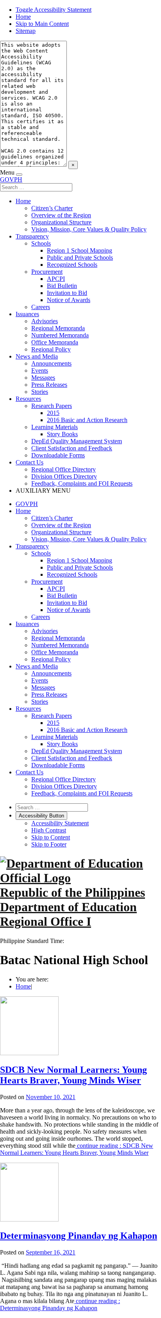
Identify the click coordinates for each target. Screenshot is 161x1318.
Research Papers (51, 405)
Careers (40, 307)
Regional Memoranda (58, 328)
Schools (41, 243)
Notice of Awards (68, 300)
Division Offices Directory (64, 476)
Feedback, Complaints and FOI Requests (81, 483)
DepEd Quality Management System (76, 441)
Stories (39, 391)
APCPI (56, 278)
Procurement (47, 271)
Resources (28, 398)
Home (23, 16)
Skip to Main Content (42, 23)
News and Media (37, 356)
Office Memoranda (54, 342)
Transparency (32, 236)
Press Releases (49, 384)
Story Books (62, 434)
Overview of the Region (61, 215)
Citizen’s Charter (52, 208)
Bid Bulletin (62, 285)
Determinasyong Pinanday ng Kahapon (78, 1236)
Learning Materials (54, 427)
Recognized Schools (72, 264)
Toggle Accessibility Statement (53, 9)
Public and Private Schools (80, 257)
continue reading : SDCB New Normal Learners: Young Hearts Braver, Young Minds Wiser (76, 1149)
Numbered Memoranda (60, 335)
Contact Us (29, 462)
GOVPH (11, 179)
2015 (53, 413)
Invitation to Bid (67, 292)
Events (39, 370)
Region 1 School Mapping (79, 250)
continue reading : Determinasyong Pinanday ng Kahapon (60, 1304)
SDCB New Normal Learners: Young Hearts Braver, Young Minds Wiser (73, 1075)
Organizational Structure (61, 222)
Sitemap (26, 30)
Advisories (44, 321)
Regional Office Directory (63, 469)
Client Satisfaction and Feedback (71, 448)
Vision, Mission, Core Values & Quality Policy (89, 229)
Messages (43, 377)
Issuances (27, 314)
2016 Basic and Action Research (87, 420)
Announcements (51, 363)
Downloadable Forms (58, 455)
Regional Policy (51, 349)
